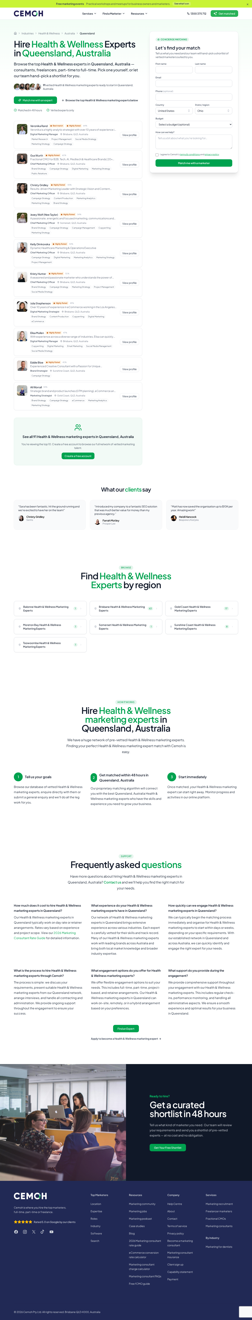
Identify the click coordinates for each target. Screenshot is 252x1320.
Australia (70, 33)
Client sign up (175, 1264)
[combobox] (174, 110)
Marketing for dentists (219, 1246)
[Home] (15, 33)
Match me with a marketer (194, 163)
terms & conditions (190, 154)
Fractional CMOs (216, 1218)
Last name (200, 63)
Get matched (227, 13)
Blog (132, 1233)
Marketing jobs (138, 1211)
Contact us (112, 882)
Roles (94, 1218)
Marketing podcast (140, 1218)
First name (161, 63)
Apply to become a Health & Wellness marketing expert (126, 1038)
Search (95, 1240)
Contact (172, 1218)
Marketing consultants (219, 1226)
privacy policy (212, 154)
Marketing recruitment (219, 1203)
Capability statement (180, 1271)
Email (158, 77)
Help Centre (174, 1203)
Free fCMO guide (139, 1283)
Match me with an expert (38, 100)
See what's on (181, 3)
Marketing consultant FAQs (145, 1276)
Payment (172, 1279)
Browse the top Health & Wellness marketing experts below (101, 100)
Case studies (137, 1226)
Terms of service (177, 1226)
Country (160, 104)
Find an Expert (126, 1028)
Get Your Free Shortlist (168, 1147)
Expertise (96, 1211)
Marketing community (142, 1203)
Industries (28, 33)
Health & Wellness (49, 33)
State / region (202, 104)
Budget (159, 118)
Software (96, 1233)
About (171, 1211)
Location (96, 1203)
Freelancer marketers (219, 1211)
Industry (96, 1226)
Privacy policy (175, 1233)
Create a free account (78, 456)
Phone (164, 91)
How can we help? (165, 132)
